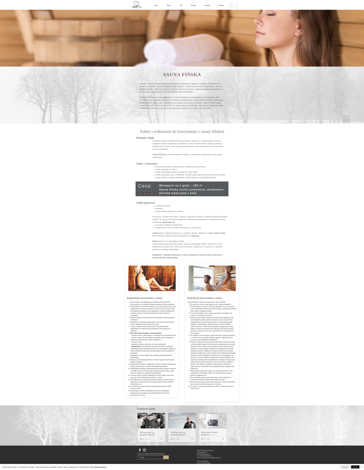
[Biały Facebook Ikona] (140, 450)
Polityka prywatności (100, 467)
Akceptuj (355, 467)
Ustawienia (345, 467)
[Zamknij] (362, 466)
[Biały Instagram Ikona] (144, 450)
